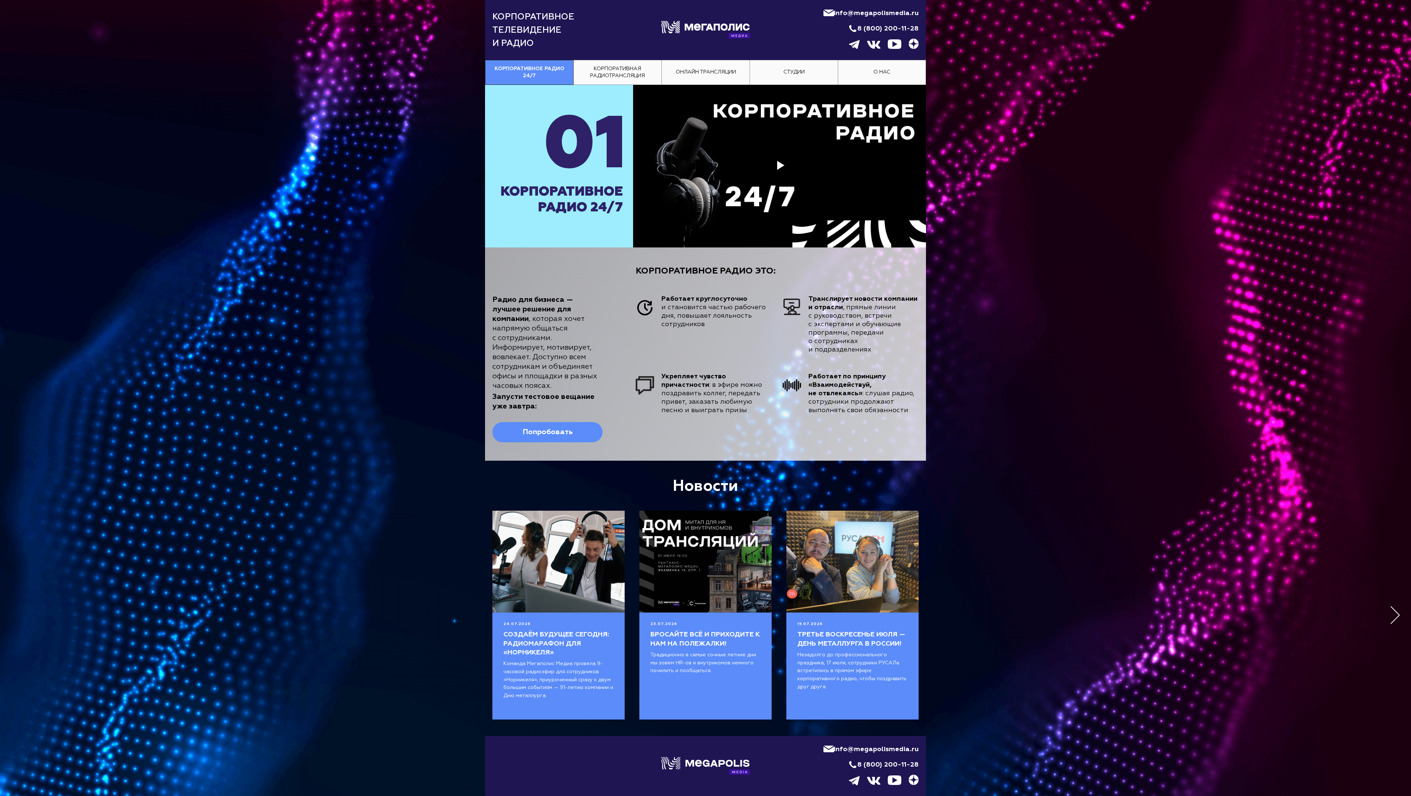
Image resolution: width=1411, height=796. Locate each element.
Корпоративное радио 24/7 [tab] (529, 72)
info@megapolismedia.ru (876, 13)
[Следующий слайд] (1395, 615)
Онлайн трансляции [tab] (706, 72)
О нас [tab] (881, 72)
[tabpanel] (705, 273)
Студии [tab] (794, 72)
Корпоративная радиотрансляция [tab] (617, 72)
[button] (547, 432)
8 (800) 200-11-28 (888, 28)
